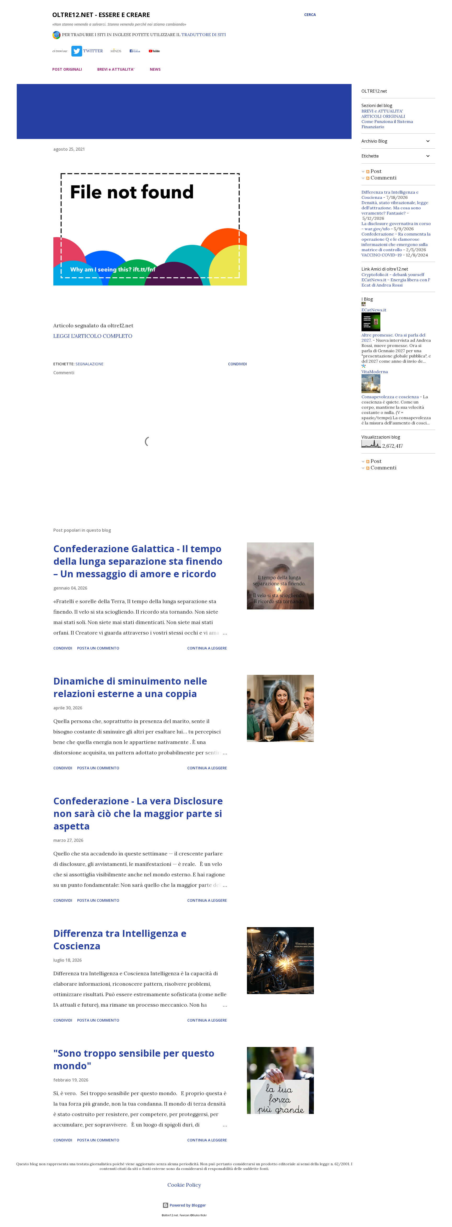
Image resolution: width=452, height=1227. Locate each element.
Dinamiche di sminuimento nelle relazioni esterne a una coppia (130, 687)
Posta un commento (98, 648)
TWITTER (92, 50)
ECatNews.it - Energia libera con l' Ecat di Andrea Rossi (395, 282)
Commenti (383, 177)
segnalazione (89, 363)
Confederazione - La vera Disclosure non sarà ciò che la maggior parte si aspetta (138, 813)
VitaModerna (374, 371)
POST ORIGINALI (67, 69)
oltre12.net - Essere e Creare (101, 14)
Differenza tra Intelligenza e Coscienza (120, 939)
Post (375, 171)
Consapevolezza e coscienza (390, 396)
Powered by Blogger (187, 1205)
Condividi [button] (237, 363)
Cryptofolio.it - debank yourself (392, 274)
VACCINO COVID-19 (381, 254)
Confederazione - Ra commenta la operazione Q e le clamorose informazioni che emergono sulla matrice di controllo (396, 241)
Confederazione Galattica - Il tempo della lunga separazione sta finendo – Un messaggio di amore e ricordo (138, 561)
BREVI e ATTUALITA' (115, 69)
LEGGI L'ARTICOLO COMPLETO (92, 336)
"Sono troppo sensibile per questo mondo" (133, 1059)
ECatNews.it (373, 309)
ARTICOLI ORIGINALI (383, 116)
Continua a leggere (207, 648)
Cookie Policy (184, 1184)
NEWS (155, 69)
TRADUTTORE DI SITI (204, 34)
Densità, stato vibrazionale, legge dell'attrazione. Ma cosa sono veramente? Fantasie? (394, 208)
